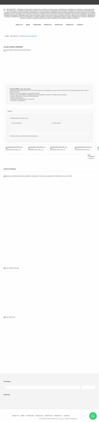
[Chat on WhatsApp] (93, 416)
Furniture (37, 24)
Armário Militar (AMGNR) (13, 47)
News (28, 24)
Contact (80, 24)
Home (7, 36)
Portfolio (59, 24)
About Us (19, 24)
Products (48, 24)
